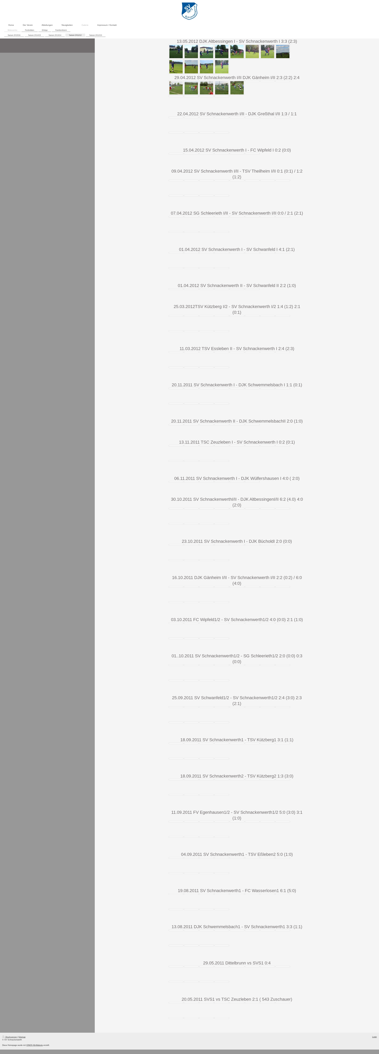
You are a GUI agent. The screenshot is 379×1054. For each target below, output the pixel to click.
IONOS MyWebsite (34, 1045)
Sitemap (21, 1037)
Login (374, 1037)
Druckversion (11, 1037)
